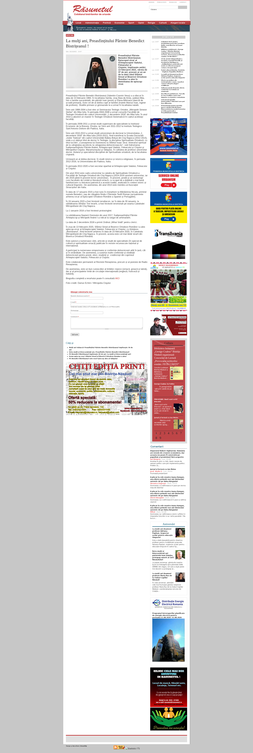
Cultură (163, 22)
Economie (119, 22)
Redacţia (173, 2)
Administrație (92, 22)
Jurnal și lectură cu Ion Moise (163, 481)
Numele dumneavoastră (80, 296)
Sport (131, 22)
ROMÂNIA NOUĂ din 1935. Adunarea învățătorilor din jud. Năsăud (166, 427)
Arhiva (151, 2)
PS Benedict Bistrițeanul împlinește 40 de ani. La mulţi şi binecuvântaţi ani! (100, 354)
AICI (117, 278)
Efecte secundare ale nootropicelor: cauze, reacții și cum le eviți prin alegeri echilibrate (172, 82)
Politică (107, 22)
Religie (151, 22)
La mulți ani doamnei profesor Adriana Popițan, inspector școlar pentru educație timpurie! (173, 76)
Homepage (75, 310)
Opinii (141, 22)
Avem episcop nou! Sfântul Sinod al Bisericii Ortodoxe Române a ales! (98, 356)
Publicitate (161, 2)
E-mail (73, 302)
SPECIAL (70, 35)
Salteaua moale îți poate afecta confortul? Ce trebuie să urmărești (172, 89)
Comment (75, 316)
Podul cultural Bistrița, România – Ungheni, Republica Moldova (173, 70)
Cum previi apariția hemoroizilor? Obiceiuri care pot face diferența (173, 101)
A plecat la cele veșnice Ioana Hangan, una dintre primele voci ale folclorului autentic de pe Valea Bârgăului (167, 491)
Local (78, 22)
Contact (182, 2)
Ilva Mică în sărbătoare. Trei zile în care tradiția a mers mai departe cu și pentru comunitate (173, 95)
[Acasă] (92, 10)
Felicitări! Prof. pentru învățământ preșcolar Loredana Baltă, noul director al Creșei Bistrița (172, 44)
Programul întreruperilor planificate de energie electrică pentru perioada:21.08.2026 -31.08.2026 (168, 627)
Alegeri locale (178, 22)
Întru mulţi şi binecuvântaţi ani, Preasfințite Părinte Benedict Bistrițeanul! (99, 352)
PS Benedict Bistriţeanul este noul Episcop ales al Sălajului (93, 359)
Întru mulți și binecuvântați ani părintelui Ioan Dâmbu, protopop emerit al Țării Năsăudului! (163, 567)
